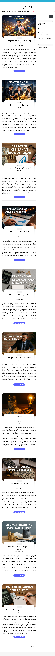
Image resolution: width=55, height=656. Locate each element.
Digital (8, 11)
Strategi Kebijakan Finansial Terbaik (19, 169)
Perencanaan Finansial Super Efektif (19, 420)
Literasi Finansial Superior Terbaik (19, 547)
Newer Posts (32, 646)
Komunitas (26, 11)
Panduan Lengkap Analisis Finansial (19, 232)
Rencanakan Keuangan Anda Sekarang (19, 295)
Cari (51, 16)
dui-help (22, 45)
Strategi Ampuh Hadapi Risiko (19, 357)
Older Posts (6, 646)
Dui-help (27, 6)
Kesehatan (2, 11)
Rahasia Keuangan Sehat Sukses (19, 609)
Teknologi (20, 11)
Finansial (33, 11)
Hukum (38, 11)
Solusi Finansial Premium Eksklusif (19, 484)
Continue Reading (19, 70)
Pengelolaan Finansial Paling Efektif (19, 41)
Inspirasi (14, 11)
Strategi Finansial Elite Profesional (19, 106)
